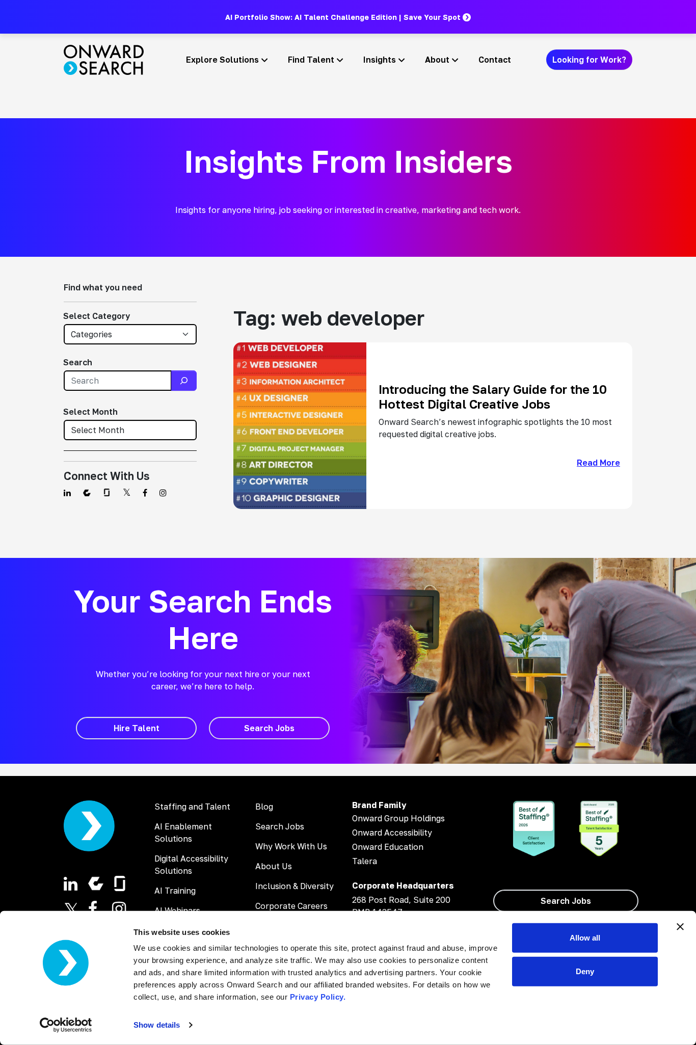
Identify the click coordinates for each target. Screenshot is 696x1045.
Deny (585, 971)
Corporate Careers (291, 906)
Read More (598, 463)
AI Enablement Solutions (183, 832)
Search (77, 362)
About (437, 60)
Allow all (585, 937)
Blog (264, 806)
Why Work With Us (291, 846)
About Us (273, 866)
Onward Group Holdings (398, 818)
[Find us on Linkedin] (67, 493)
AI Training (175, 891)
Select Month (90, 412)
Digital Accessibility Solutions (191, 864)
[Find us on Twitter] (126, 493)
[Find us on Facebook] (145, 493)
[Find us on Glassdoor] (107, 493)
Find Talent (311, 60)
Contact (494, 60)
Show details (156, 1025)
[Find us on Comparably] (87, 493)
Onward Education (387, 847)
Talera (364, 861)
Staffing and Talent (192, 806)
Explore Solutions (222, 60)
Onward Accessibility (392, 832)
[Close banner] (680, 926)
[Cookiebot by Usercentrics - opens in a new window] (66, 1025)
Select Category (96, 316)
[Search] (184, 380)
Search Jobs (279, 826)
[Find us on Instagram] (163, 493)
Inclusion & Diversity (294, 886)
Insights (379, 60)
